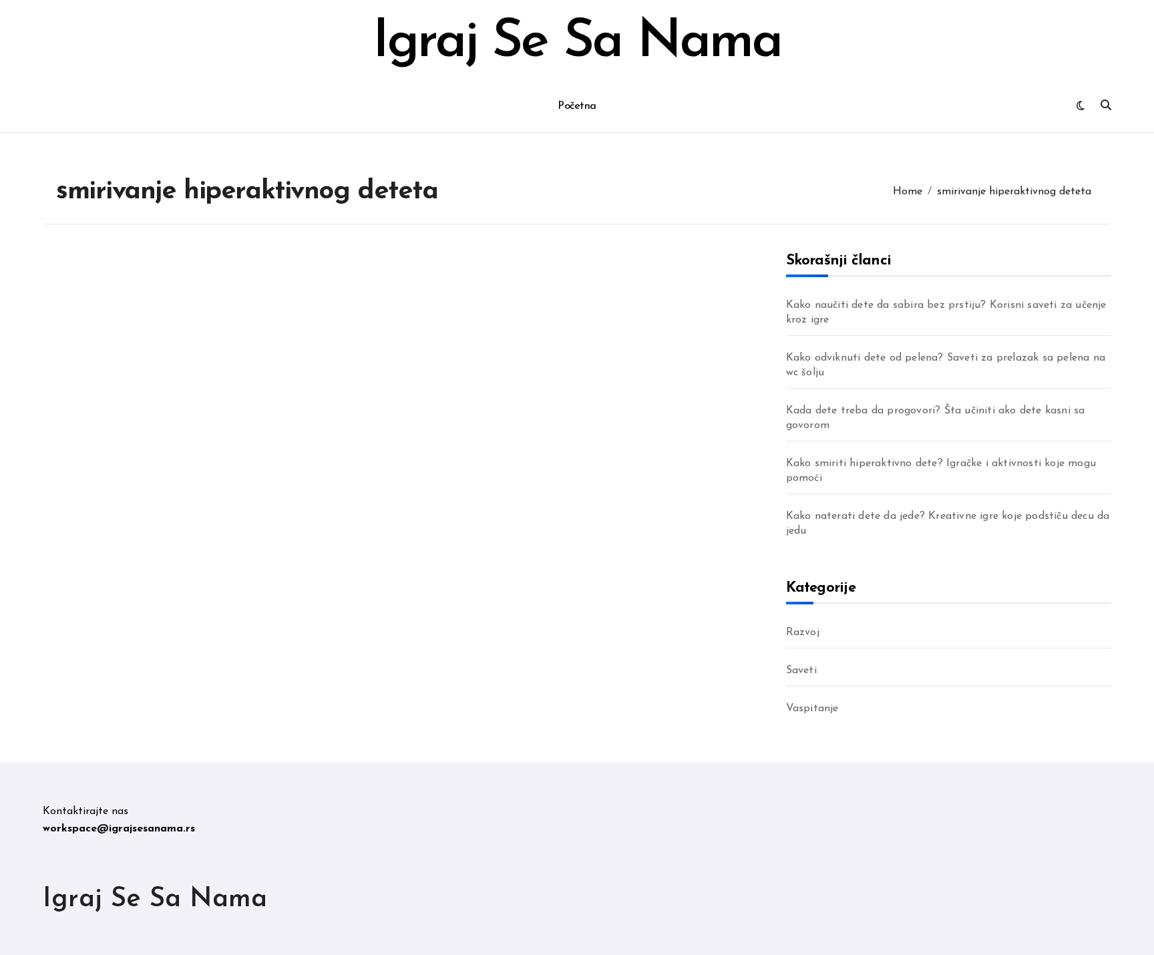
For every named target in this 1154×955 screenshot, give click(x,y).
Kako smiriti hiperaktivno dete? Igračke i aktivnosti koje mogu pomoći (941, 471)
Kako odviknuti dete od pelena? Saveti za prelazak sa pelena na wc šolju (945, 365)
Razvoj (802, 632)
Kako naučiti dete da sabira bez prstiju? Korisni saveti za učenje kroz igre (946, 312)
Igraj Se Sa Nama (577, 42)
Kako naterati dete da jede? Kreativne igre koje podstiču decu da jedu (948, 523)
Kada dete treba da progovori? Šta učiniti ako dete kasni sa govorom (935, 418)
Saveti (801, 670)
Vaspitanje (812, 708)
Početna (577, 106)
